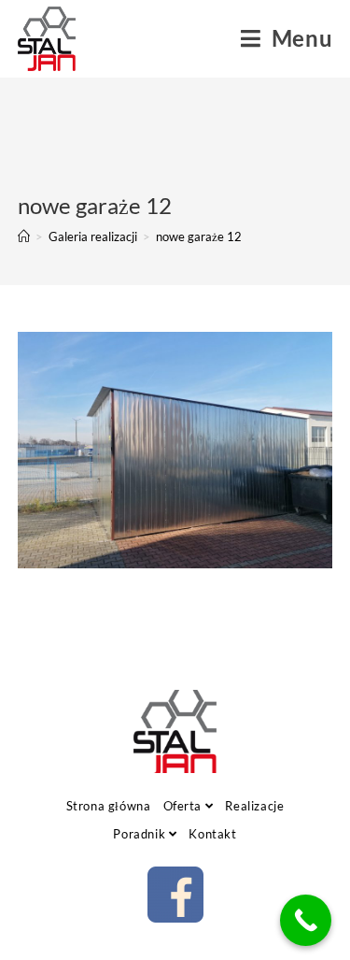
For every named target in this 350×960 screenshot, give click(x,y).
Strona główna (108, 805)
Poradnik (140, 833)
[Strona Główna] (24, 236)
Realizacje (254, 805)
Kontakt (212, 833)
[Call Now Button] (305, 920)
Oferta (184, 805)
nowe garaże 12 (199, 236)
